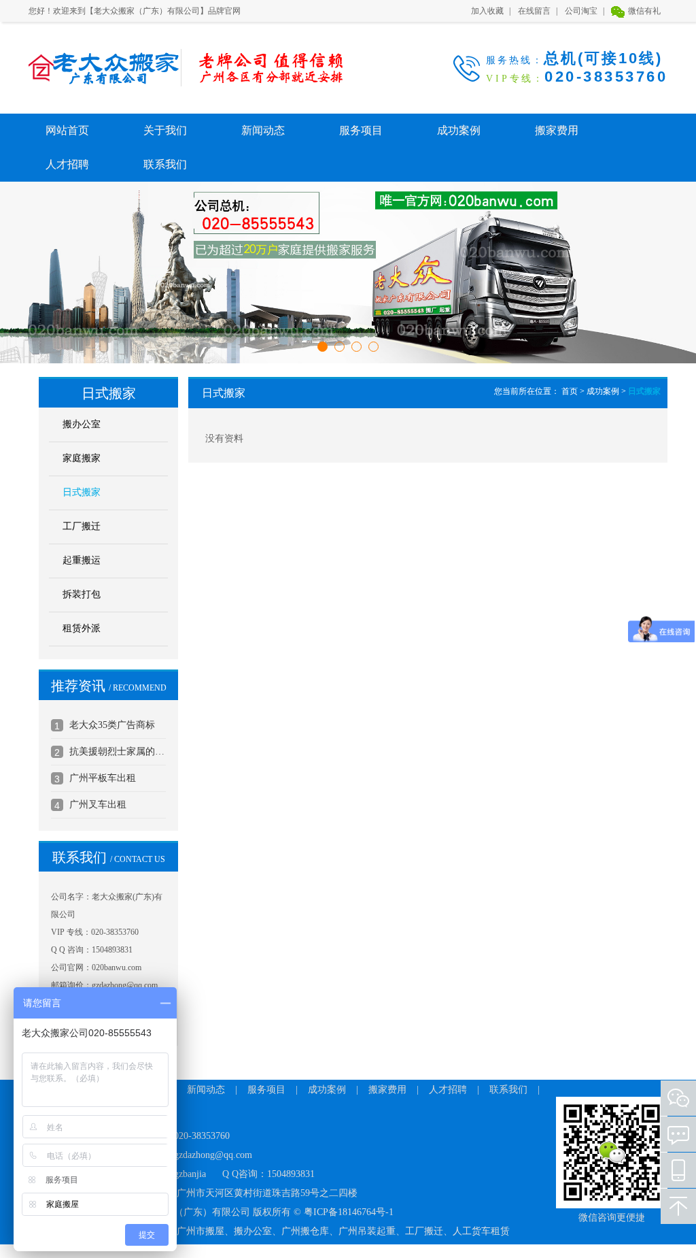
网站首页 (67, 130)
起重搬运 (82, 560)
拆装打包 (82, 594)
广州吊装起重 (367, 1231)
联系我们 (165, 164)
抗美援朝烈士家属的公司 (117, 751)
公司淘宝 (581, 11)
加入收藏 (487, 11)
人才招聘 (67, 164)
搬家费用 (556, 130)
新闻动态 (263, 130)
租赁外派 (82, 628)
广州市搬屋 (200, 1231)
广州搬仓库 (305, 1231)
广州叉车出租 (97, 804)
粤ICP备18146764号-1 (349, 1212)
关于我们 (165, 130)
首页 (569, 391)
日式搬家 (82, 492)
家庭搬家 (82, 458)
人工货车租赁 (481, 1231)
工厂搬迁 (82, 526)
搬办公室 (82, 424)
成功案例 (459, 130)
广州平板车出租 (102, 778)
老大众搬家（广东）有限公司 (96, 67)
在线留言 (534, 11)
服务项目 (361, 130)
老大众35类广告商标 (112, 725)
